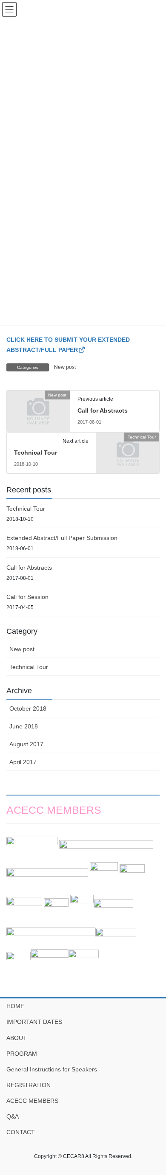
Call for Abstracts (102, 410)
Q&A (12, 1116)
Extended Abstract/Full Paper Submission (61, 537)
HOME (15, 1006)
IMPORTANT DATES (34, 1021)
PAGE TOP (153, 1132)
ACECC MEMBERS (32, 1100)
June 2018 (23, 726)
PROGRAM (21, 1053)
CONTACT (20, 1132)
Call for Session (27, 596)
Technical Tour (35, 452)
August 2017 (26, 744)
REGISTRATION (28, 1085)
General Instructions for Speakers (51, 1069)
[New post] (38, 409)
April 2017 (23, 762)
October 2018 (27, 708)
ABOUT (16, 1037)
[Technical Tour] (127, 451)
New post (65, 367)
